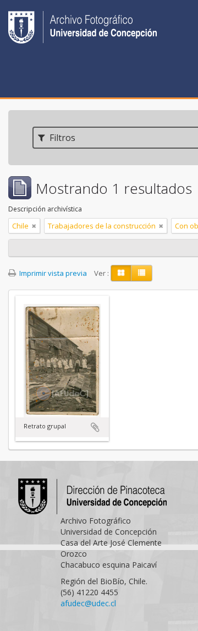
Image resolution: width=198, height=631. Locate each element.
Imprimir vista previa (52, 273)
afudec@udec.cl (88, 603)
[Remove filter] (34, 225)
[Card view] (121, 273)
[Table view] (141, 273)
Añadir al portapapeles (95, 427)
